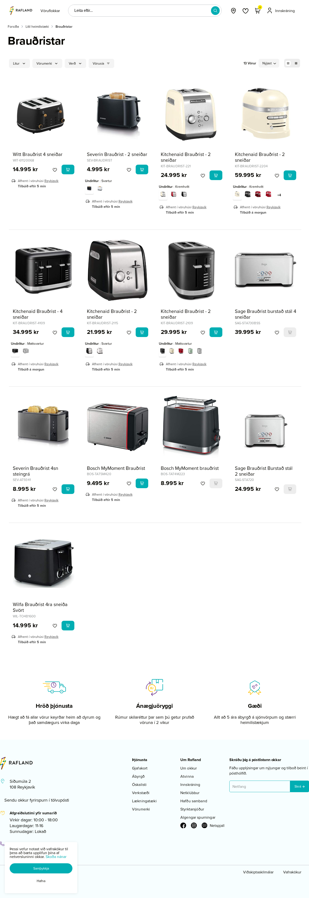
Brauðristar (64, 26)
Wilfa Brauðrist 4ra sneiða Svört (40, 607)
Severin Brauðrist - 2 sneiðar (117, 154)
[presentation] (50, 11)
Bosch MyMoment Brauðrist (116, 468)
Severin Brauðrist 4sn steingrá (35, 471)
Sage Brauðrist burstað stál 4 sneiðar (265, 314)
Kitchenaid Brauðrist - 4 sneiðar (38, 314)
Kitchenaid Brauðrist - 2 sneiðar (186, 157)
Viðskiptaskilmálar (258, 872)
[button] (215, 10)
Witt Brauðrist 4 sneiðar (38, 154)
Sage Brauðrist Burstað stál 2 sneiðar (264, 471)
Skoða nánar (56, 856)
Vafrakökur (292, 872)
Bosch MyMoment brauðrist (190, 468)
